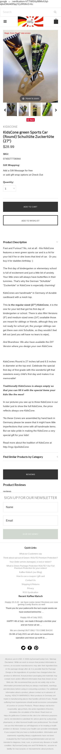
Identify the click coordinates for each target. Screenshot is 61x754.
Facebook (30, 648)
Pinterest (36, 648)
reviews (7, 491)
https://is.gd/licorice (12, 715)
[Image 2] (24, 109)
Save (32, 120)
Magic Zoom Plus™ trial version (17, 33)
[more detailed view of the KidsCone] (35, 109)
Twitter (23, 648)
